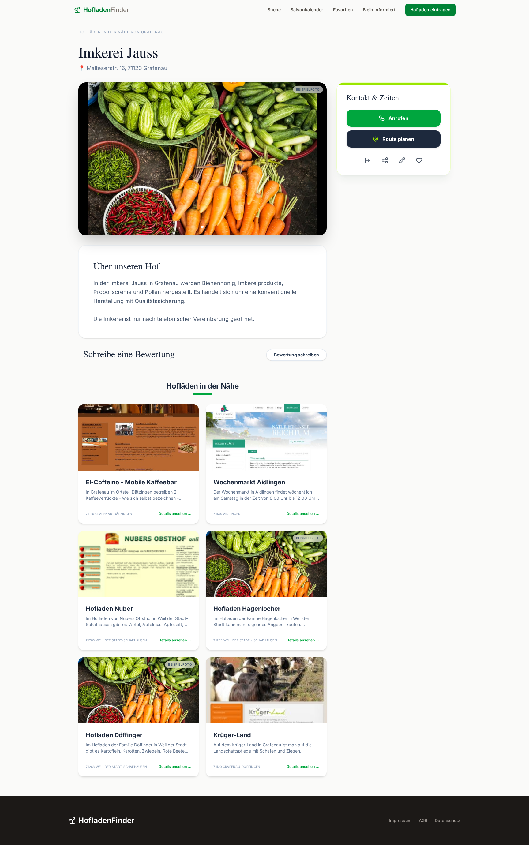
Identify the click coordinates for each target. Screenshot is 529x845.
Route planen (398, 139)
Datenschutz (447, 820)
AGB (423, 820)
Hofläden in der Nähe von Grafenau (121, 32)
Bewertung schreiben (296, 354)
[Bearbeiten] (401, 160)
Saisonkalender (307, 9)
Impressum (400, 820)
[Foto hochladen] (367, 160)
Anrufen (398, 118)
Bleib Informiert (379, 9)
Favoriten (343, 9)
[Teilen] (384, 160)
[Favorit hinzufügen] (419, 160)
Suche (274, 9)
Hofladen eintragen (430, 9)
